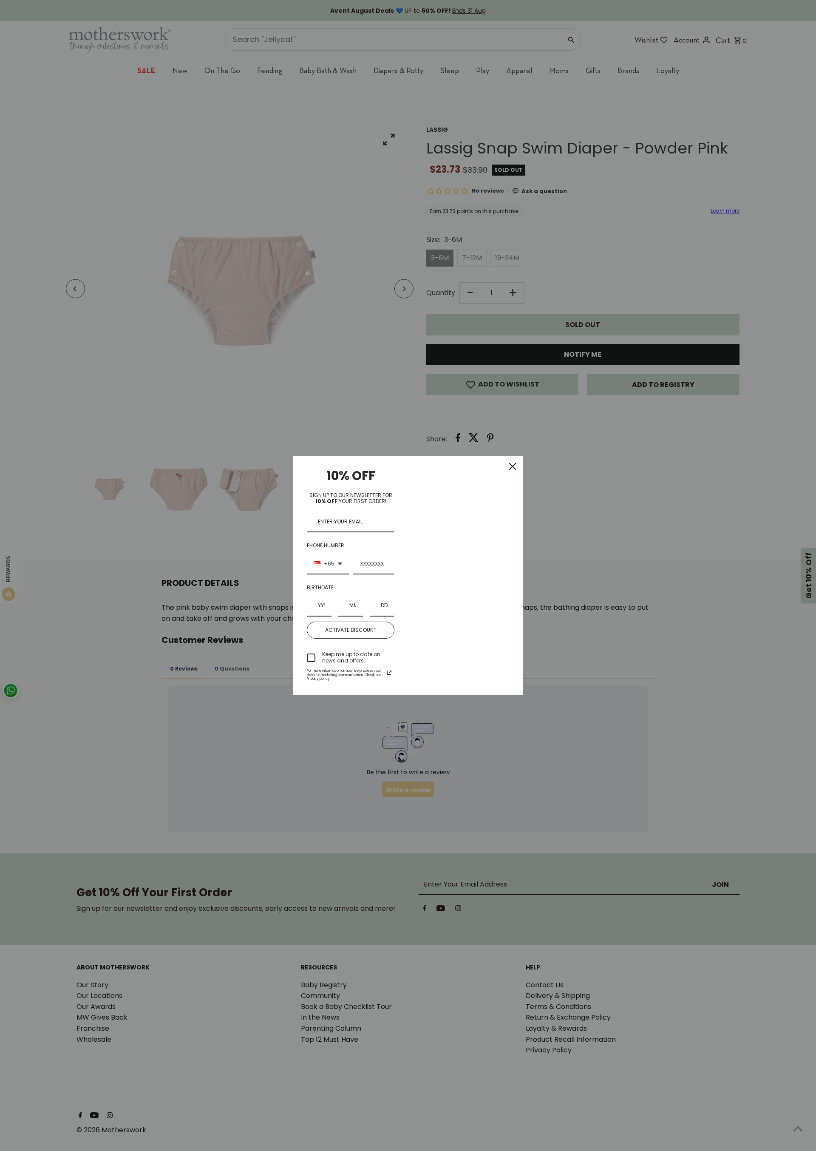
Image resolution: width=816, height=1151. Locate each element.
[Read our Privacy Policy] (389, 673)
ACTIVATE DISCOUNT (351, 630)
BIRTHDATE (320, 587)
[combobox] (328, 564)
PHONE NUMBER (325, 545)
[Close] (512, 466)
